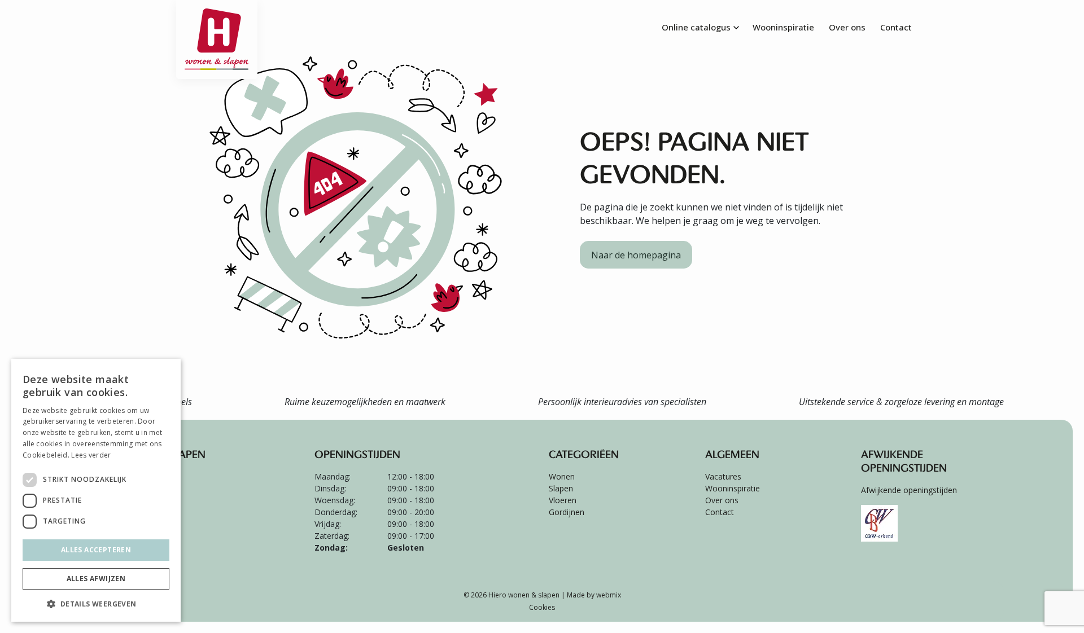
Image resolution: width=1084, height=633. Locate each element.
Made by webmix (594, 595)
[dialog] (96, 490)
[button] (96, 603)
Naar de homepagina (636, 255)
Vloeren (562, 500)
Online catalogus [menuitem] (696, 27)
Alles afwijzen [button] (96, 578)
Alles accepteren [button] (96, 550)
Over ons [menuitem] (847, 27)
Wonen (562, 476)
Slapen (561, 488)
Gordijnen (566, 512)
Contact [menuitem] (896, 27)
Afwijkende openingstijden (909, 490)
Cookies (542, 607)
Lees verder (91, 455)
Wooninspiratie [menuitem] (783, 27)
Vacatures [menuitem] (723, 476)
